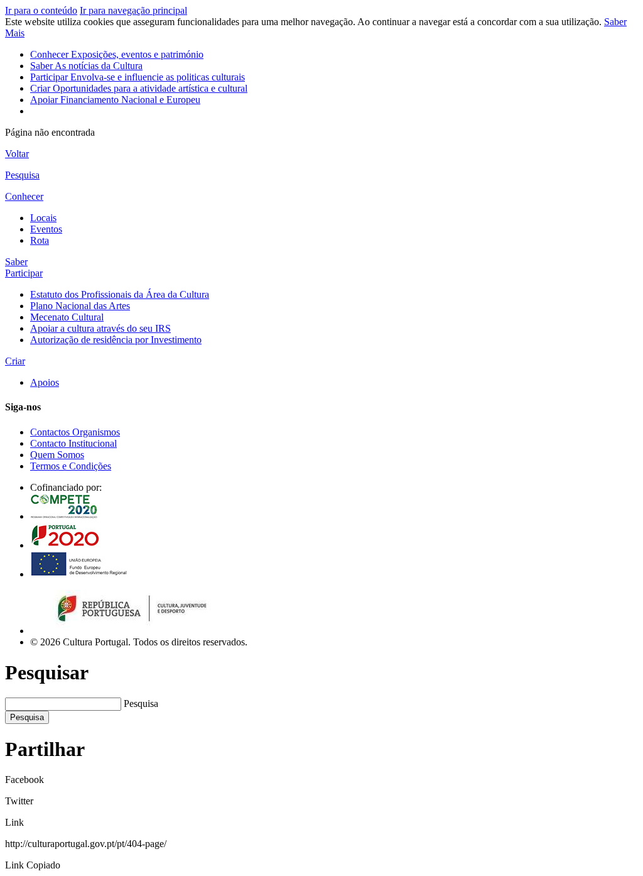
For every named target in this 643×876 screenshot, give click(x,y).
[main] (321, 154)
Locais (43, 217)
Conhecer (116, 54)
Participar (137, 77)
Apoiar (115, 99)
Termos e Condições (70, 466)
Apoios (44, 382)
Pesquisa (141, 703)
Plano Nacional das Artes (80, 305)
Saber (86, 65)
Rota (39, 240)
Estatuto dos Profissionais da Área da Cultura (119, 294)
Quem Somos (57, 454)
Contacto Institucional (73, 443)
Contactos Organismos (75, 432)
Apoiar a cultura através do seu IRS (100, 328)
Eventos (46, 229)
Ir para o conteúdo (41, 10)
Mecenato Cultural (67, 317)
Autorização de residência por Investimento (116, 339)
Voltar (17, 153)
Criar (138, 88)
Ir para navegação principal (133, 10)
